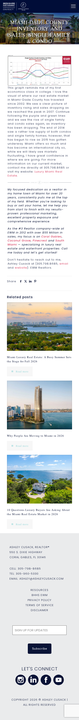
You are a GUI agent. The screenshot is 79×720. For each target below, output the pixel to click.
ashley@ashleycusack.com (41, 579)
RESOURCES (39, 590)
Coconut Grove (19, 241)
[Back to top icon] (70, 711)
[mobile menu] (73, 6)
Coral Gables (51, 237)
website (21, 268)
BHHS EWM (40, 595)
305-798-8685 (29, 569)
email (63, 264)
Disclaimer (39, 610)
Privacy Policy (39, 600)
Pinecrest (40, 241)
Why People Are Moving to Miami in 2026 (35, 436)
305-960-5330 (27, 574)
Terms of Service (39, 605)
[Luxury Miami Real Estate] (39, 70)
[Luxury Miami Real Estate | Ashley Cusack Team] (38, 6)
